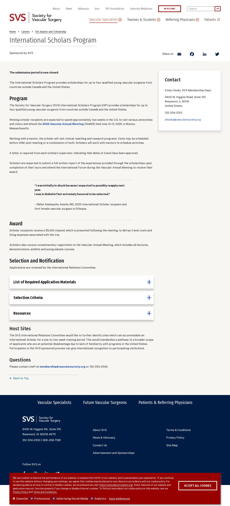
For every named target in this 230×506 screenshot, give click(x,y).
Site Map (172, 445)
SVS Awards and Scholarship (50, 31)
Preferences (42, 498)
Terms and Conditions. (45, 492)
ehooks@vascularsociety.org (183, 119)
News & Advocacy (104, 437)
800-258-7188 (52, 440)
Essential (22, 498)
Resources (22, 313)
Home (12, 31)
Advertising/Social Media (72, 498)
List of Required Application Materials (44, 282)
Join (97, 8)
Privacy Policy (175, 437)
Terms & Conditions (178, 430)
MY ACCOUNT (169, 9)
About (56, 8)
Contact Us (100, 445)
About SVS (100, 430)
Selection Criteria (28, 297)
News (69, 8)
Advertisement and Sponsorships (114, 453)
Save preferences (119, 498)
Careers (25, 31)
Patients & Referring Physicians (165, 402)
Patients (210, 19)
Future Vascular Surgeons (105, 402)
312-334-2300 (31, 440)
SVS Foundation (114, 8)
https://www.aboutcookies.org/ (116, 485)
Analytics (100, 498)
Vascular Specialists (54, 402)
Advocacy (83, 8)
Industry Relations (141, 8)
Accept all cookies (197, 486)
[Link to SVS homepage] (35, 17)
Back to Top (21, 378)
